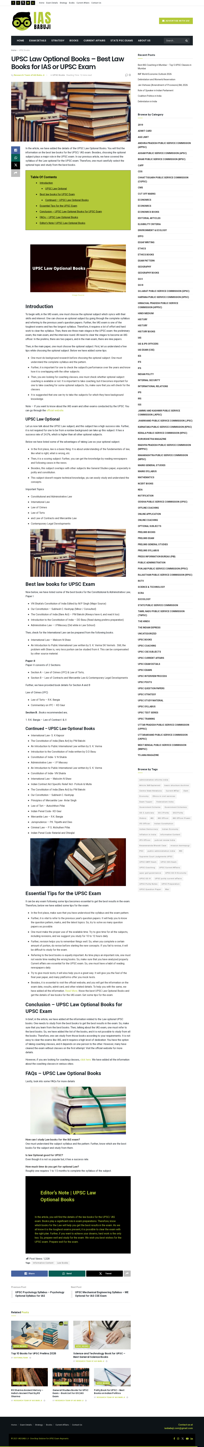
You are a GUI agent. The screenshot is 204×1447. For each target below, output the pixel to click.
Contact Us (96, 2)
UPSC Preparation (171, 884)
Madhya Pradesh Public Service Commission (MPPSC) (164, 447)
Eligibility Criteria (149, 224)
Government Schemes (176, 807)
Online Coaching (148, 520)
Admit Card (145, 131)
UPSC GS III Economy (175, 873)
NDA (140, 489)
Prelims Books (146, 532)
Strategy (63, 2)
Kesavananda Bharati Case (152, 845)
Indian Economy (170, 829)
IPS (139, 392)
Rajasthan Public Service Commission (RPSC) (165, 575)
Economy (144, 796)
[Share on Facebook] (15, 150)
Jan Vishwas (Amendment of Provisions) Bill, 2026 (163, 85)
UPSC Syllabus (147, 706)
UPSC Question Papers (151, 688)
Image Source (78, 295)
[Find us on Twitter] (23, 3)
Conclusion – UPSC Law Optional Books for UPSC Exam (71, 212)
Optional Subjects (149, 526)
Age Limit (143, 137)
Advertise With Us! (177, 20)
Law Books (62, 1262)
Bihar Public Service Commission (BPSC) (162, 159)
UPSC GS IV (145, 878)
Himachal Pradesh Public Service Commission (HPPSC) (158, 305)
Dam (186, 791)
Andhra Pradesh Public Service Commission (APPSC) (164, 145)
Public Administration (151, 562)
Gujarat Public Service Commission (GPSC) (163, 291)
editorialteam (21, 1357)
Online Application (149, 514)
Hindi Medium (146, 313)
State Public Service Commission (158, 605)
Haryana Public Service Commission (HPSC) (163, 297)
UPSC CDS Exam (169, 862)
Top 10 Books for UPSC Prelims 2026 (33, 1353)
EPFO (140, 236)
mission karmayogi (180, 845)
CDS (140, 171)
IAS (139, 337)
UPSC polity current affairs (168, 878)
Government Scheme (149, 807)
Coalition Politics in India (149, 96)
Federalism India (165, 801)
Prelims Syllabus (148, 550)
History (142, 319)
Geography (144, 266)
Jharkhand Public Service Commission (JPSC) (165, 420)
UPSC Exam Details (149, 664)
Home (41, 2)
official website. (55, 410)
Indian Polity (146, 374)
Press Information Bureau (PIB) (156, 556)
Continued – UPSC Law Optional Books (67, 200)
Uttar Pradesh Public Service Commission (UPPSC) (163, 727)
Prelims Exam (146, 538)
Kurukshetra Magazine (152, 439)
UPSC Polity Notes (148, 884)
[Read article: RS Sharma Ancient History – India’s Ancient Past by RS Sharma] (29, 1377)
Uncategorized (147, 633)
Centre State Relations (150, 791)
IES (139, 356)
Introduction (46, 183)
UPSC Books (24, 50)
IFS (139, 362)
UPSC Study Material (150, 700)
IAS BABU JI (23, 1438)
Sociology (144, 599)
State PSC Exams (121, 40)
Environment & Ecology (152, 230)
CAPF (141, 165)
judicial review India (165, 840)
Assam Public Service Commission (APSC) (162, 153)
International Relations (153, 386)
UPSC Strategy (147, 694)
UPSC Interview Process (152, 676)
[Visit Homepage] (32, 21)
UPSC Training (146, 719)
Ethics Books (146, 254)
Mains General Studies (151, 465)
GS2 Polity (178, 812)
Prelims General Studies (153, 544)
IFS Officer (144, 823)
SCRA (141, 593)
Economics (144, 200)
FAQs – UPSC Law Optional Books (59, 217)
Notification (145, 495)
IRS (139, 398)
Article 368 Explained (149, 785)
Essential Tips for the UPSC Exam (58, 206)
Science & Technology (151, 587)
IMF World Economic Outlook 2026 (155, 74)
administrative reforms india (153, 780)
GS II (140, 279)
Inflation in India (147, 834)
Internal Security (149, 380)
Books (72, 2)
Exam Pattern (146, 260)
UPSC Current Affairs (151, 658)
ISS (139, 404)
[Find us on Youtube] (28, 3)
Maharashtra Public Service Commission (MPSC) (163, 457)
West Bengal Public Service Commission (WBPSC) (162, 747)
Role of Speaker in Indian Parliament (155, 90)
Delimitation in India (147, 101)
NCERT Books (145, 483)
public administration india (161, 851)
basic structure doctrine (176, 785)
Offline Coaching (148, 508)
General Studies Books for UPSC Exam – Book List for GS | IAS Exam (70, 1393)
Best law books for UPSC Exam (57, 194)
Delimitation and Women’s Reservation (156, 79)
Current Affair (172, 791)
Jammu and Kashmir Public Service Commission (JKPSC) (159, 412)
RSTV (141, 581)
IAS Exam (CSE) (146, 350)
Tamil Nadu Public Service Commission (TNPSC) (161, 613)
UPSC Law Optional (56, 189)
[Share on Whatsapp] (15, 158)
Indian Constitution (163, 823)
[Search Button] (187, 40)
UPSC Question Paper (150, 889)
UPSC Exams (145, 670)
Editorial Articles (149, 218)
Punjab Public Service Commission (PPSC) (163, 568)
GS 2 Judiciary (146, 812)
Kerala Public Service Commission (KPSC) (162, 433)
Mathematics (146, 477)
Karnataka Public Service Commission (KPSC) (165, 427)
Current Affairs (82, 2)
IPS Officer (144, 840)
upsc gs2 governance (150, 873)
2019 (140, 125)
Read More (71, 991)
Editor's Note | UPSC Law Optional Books (62, 223)
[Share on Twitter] (15, 165)
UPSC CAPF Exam (148, 862)
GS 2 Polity (163, 812)
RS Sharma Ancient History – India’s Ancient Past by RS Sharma (27, 1393)
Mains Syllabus (147, 471)
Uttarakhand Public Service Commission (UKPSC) (163, 737)
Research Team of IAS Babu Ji (29, 75)
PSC (141, 851)
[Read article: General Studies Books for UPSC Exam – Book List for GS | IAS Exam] (71, 1377)
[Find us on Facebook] (13, 3)
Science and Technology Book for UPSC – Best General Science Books (99, 1355)
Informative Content (43, 1262)
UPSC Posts (145, 682)
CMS (140, 187)
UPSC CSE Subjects (149, 652)
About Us (144, 40)
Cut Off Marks (147, 194)
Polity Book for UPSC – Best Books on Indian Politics (109, 1392)
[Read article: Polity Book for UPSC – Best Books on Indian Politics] (112, 1377)
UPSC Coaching (147, 645)
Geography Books (148, 273)
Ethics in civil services (164, 796)
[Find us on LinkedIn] (33, 3)
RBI (180, 851)
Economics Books (148, 212)
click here (85, 1060)
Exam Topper (145, 801)
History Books (146, 331)
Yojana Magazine (148, 755)
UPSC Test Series (148, 712)
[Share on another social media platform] (15, 173)
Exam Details (52, 2)
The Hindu (144, 621)
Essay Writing (146, 242)
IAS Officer (163, 818)
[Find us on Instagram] (18, 3)
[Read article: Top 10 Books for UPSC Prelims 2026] (40, 1335)
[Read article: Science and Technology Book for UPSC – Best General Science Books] (102, 1335)
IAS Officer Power (181, 818)
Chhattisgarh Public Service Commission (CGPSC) (163, 179)
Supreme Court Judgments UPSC (155, 856)
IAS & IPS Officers (148, 344)
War (167, 889)
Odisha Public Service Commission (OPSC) (162, 502)
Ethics (142, 248)
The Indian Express (149, 627)
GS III (140, 285)
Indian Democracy (148, 829)
